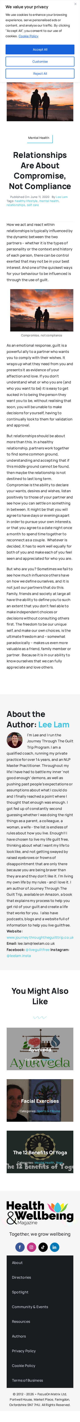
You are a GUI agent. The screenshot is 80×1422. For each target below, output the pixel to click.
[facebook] (20, 1247)
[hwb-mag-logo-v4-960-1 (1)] (40, 1202)
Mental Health (44, 1163)
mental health (49, 201)
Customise (40, 61)
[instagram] (31, 1247)
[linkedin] (54, 1247)
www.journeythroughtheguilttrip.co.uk (40, 937)
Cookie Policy (28, 36)
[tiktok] (43, 1247)
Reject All (40, 73)
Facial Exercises (40, 1101)
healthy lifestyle (26, 201)
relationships (16, 205)
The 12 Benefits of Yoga (40, 1152)
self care (33, 205)
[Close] (75, 3)
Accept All (40, 49)
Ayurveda (40, 1049)
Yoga (59, 1163)
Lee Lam (62, 197)
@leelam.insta (19, 955)
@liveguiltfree (38, 949)
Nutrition (48, 1060)
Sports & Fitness (48, 1111)
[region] (40, 41)
